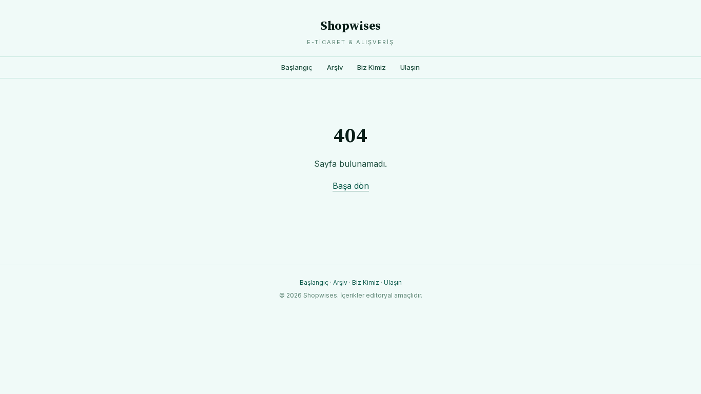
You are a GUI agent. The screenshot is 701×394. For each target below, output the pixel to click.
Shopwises (350, 26)
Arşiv (335, 67)
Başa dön (351, 186)
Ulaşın (410, 67)
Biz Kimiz (371, 67)
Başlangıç (297, 67)
